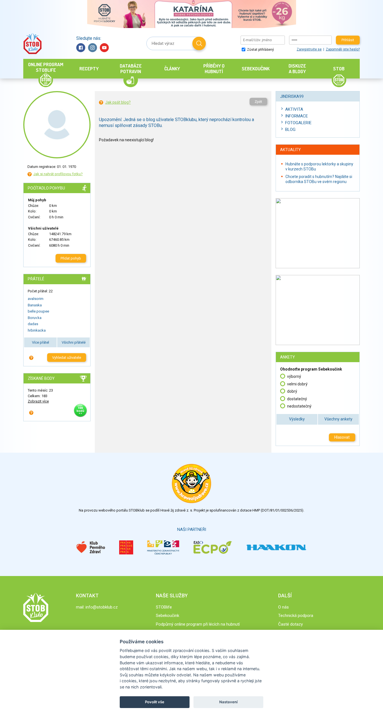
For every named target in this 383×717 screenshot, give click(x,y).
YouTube (104, 47)
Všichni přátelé (74, 342)
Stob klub (32, 43)
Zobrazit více (38, 401)
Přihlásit (348, 40)
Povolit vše (154, 702)
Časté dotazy (290, 624)
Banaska (35, 305)
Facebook (80, 47)
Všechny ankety (338, 419)
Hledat (199, 43)
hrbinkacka (37, 330)
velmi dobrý (297, 384)
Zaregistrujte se (309, 49)
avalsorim (35, 299)
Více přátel (40, 342)
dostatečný (297, 399)
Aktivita (294, 109)
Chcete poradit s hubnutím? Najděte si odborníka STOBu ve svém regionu (318, 179)
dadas (33, 324)
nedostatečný (299, 406)
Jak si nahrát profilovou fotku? (58, 174)
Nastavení (228, 702)
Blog (290, 129)
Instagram (92, 47)
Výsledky (297, 419)
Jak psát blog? (118, 102)
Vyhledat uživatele (66, 357)
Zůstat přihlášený (260, 50)
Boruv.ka (34, 318)
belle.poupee (38, 311)
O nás (283, 607)
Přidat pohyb (71, 258)
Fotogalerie (298, 122)
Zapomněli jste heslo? (343, 49)
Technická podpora (295, 615)
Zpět (258, 102)
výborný (294, 376)
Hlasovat (342, 437)
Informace (296, 116)
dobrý (292, 391)
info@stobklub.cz (102, 607)
